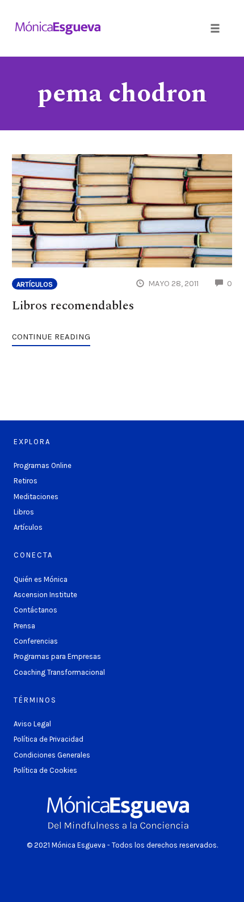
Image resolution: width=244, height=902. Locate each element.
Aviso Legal (32, 724)
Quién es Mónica (41, 579)
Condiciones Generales (52, 755)
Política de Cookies (45, 770)
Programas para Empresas (57, 656)
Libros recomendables (73, 305)
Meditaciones (36, 496)
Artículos (34, 284)
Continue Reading (51, 336)
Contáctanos (35, 610)
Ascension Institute (45, 594)
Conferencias (36, 641)
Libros (24, 512)
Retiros (25, 480)
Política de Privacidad (48, 739)
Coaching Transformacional (59, 672)
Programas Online (42, 465)
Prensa (24, 626)
